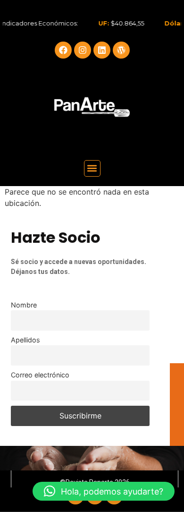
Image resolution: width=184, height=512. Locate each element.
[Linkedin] (101, 50)
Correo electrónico (40, 375)
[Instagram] (82, 50)
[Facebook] (63, 50)
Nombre (24, 305)
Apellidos (25, 340)
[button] (92, 168)
